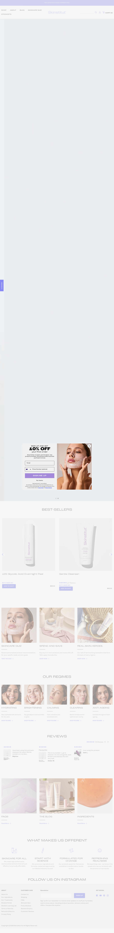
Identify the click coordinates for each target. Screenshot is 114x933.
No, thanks (39, 480)
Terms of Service (48, 487)
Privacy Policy (40, 487)
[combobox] (28, 469)
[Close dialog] (89, 446)
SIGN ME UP (39, 476)
